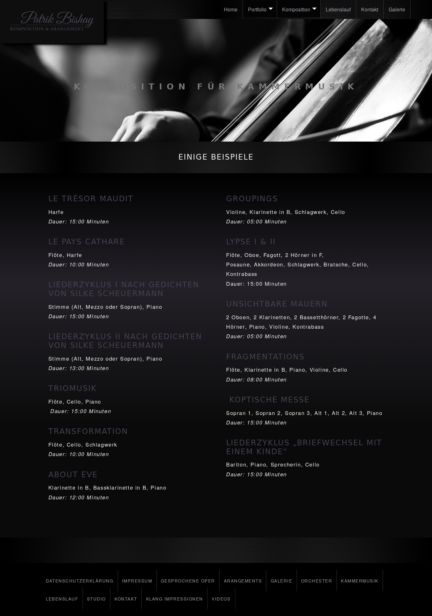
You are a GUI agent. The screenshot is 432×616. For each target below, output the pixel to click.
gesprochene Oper (188, 581)
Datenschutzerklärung (79, 581)
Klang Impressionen (174, 599)
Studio (96, 599)
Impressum (137, 581)
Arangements (243, 581)
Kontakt (369, 9)
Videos (221, 599)
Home (231, 9)
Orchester (316, 581)
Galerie (397, 9)
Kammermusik (360, 581)
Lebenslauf (338, 9)
